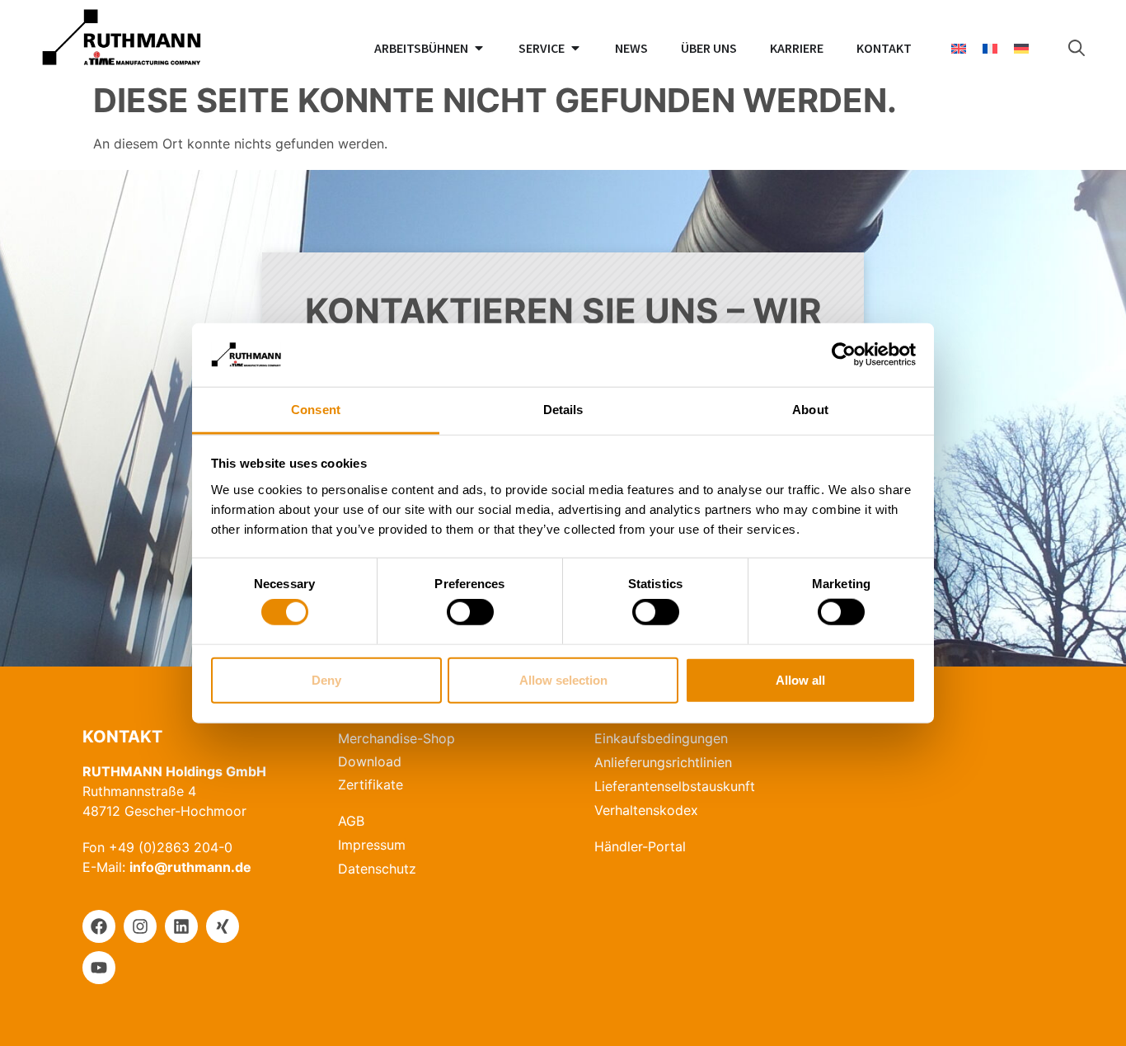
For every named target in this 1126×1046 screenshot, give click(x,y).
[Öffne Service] (575, 48)
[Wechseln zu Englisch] (958, 48)
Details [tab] (563, 410)
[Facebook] (98, 926)
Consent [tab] (315, 410)
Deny (326, 679)
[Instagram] (140, 926)
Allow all (800, 679)
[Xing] (222, 926)
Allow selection (563, 679)
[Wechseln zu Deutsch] (1021, 48)
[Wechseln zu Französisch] (990, 48)
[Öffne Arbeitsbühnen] (479, 48)
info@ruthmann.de (190, 867)
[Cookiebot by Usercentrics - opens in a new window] (844, 354)
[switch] (470, 612)
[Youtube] (98, 967)
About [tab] (810, 410)
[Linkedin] (181, 926)
